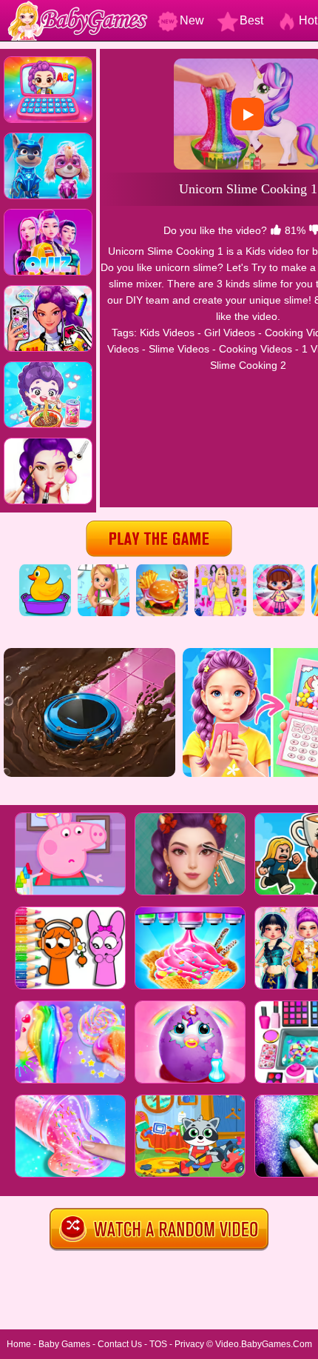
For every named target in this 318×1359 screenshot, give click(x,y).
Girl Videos (229, 332)
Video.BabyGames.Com (263, 1344)
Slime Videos (179, 349)
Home (19, 1344)
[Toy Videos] (279, 569)
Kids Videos (167, 332)
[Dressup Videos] (220, 569)
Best (251, 20)
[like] (276, 230)
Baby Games (64, 1344)
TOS (158, 1344)
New (192, 20)
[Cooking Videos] (162, 569)
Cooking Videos (255, 349)
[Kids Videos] (45, 569)
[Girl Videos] (103, 569)
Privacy (189, 1344)
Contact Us (120, 1344)
